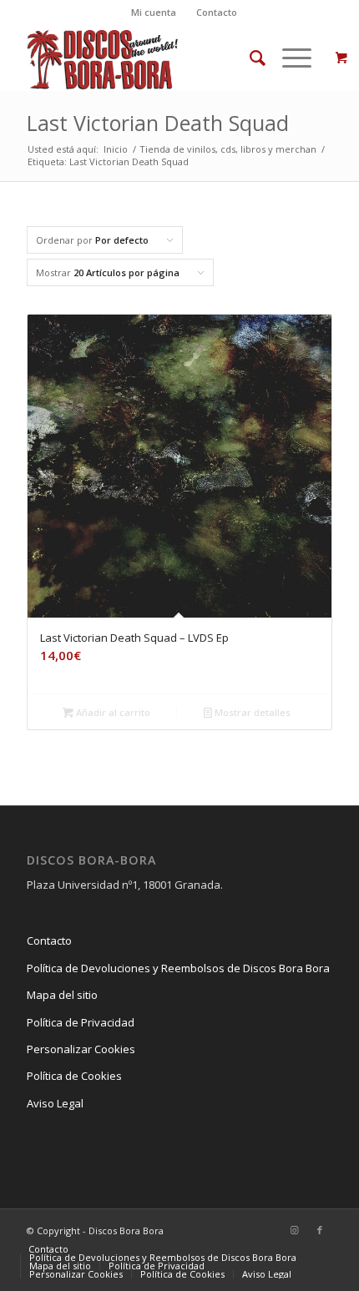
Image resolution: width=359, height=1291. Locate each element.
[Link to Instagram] (294, 1230)
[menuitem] (154, 12)
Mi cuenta (153, 12)
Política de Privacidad (80, 1022)
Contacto (216, 12)
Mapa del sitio (62, 994)
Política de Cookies (74, 1075)
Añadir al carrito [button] (111, 712)
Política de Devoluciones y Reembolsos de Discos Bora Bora (178, 968)
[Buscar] (249, 57)
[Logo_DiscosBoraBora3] (149, 57)
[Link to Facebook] (319, 1230)
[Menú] (288, 57)
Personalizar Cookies (81, 1049)
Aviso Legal (55, 1103)
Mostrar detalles (251, 712)
